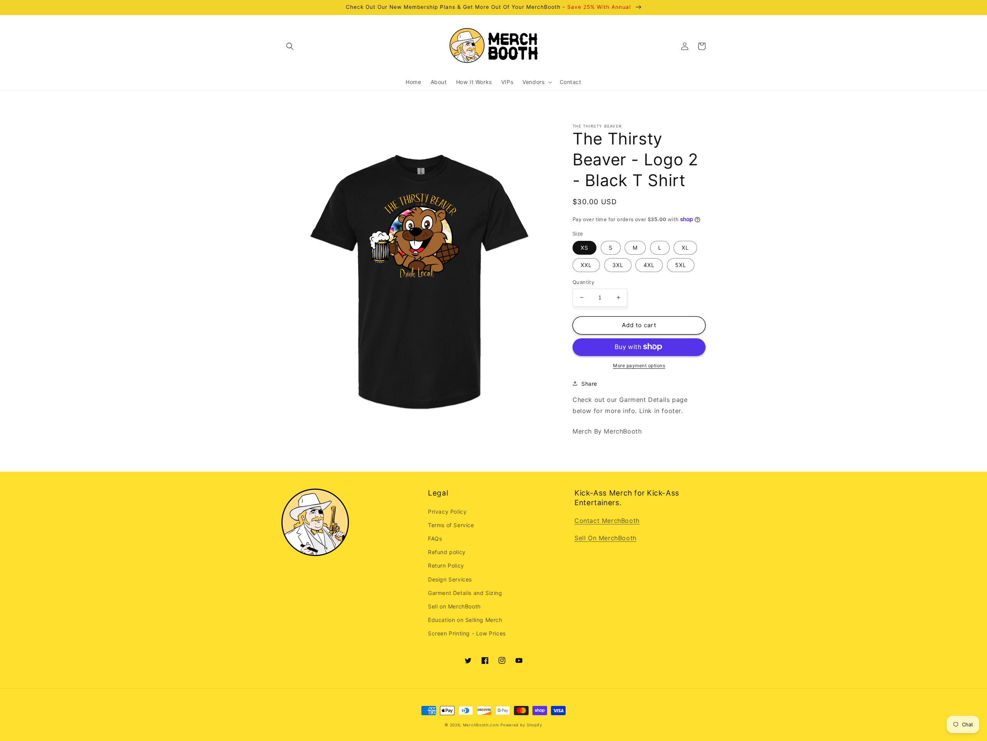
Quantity (583, 282)
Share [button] (589, 383)
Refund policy (447, 552)
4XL (649, 265)
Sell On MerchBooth (605, 538)
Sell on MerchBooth (454, 606)
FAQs (435, 538)
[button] (289, 46)
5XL (680, 265)
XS (584, 247)
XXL (586, 265)
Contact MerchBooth (607, 520)
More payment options (639, 365)
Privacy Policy (447, 511)
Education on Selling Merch (465, 620)
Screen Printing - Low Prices (467, 633)
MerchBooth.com (481, 725)
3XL (617, 265)
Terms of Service (451, 525)
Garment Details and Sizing (465, 593)
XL (685, 247)
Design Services (450, 579)
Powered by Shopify (521, 725)
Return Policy (446, 565)
